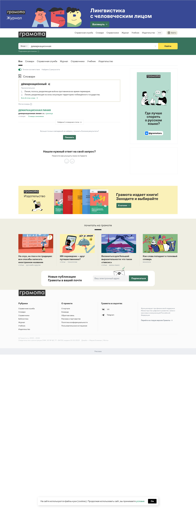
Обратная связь (67, 315)
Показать (69, 137)
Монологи (147, 262)
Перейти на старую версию (156, 320)
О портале (65, 309)
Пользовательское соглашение (74, 326)
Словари (100, 33)
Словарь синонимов (36, 116)
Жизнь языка (114, 265)
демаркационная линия (34, 110)
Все (20, 61)
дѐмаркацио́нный (34, 84)
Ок (152, 501)
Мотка (105, 340)
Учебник (135, 33)
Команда (65, 312)
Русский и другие (33, 265)
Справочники (113, 33)
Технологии (72, 262)
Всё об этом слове (28, 98)
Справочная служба (84, 33)
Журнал (125, 33)
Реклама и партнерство (71, 319)
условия (140, 501)
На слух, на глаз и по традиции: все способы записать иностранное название (35, 259)
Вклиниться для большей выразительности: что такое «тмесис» (116, 259)
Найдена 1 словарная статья (68, 122)
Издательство (148, 33)
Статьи (21, 265)
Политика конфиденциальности (74, 322)
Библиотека (23, 319)
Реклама (144, 153)
